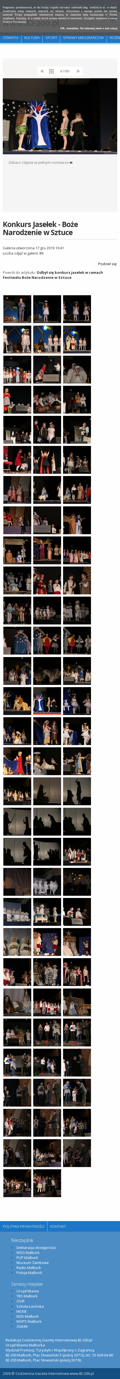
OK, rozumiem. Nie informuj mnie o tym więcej (88, 28)
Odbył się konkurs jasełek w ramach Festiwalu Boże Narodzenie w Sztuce (53, 275)
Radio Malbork (28, 1267)
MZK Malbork (27, 1316)
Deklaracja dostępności (36, 1247)
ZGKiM (22, 1326)
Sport (51, 37)
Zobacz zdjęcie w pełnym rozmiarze (38, 162)
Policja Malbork (29, 1272)
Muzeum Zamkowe (32, 1262)
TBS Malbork (27, 1296)
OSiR (20, 1301)
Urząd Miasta (27, 1290)
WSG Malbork (28, 1252)
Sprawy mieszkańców (83, 37)
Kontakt (58, 1226)
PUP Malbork (27, 1257)
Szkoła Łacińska (30, 1306)
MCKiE (21, 1311)
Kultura (32, 37)
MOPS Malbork (29, 1321)
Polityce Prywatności (15, 21)
